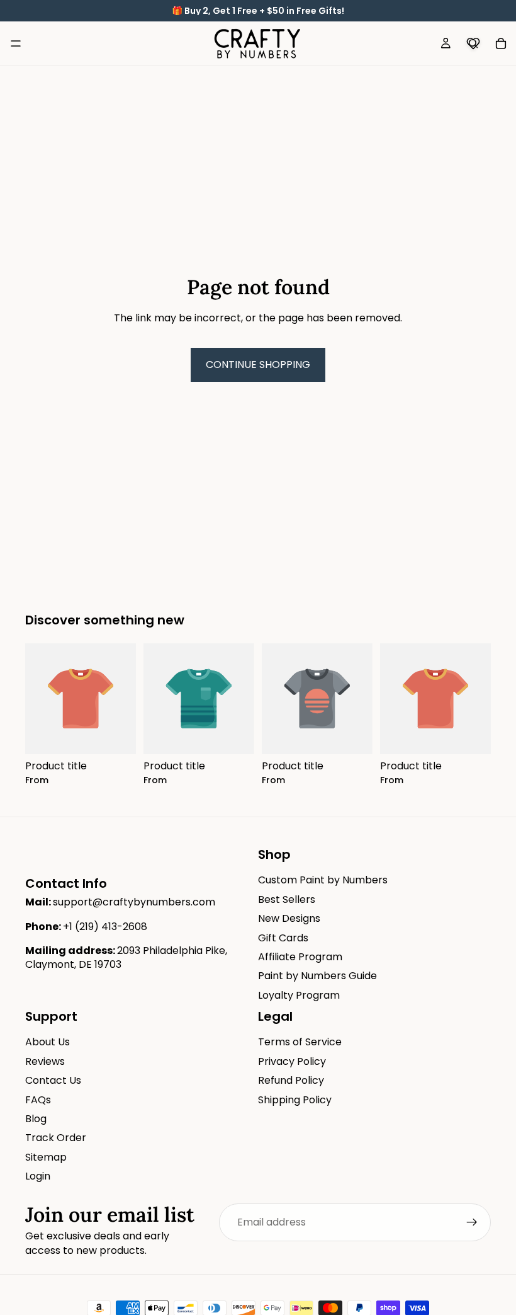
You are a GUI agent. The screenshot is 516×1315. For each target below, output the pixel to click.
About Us (47, 1042)
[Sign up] (472, 1222)
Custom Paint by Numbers (323, 880)
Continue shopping (258, 364)
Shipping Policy (295, 1100)
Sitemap (46, 1157)
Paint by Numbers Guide (317, 975)
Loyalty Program (299, 995)
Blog (36, 1118)
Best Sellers (286, 899)
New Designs (289, 918)
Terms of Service (300, 1042)
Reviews (45, 1061)
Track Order (55, 1137)
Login (37, 1176)
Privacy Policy (292, 1061)
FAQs (38, 1100)
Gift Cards (283, 938)
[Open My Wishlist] (473, 43)
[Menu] (15, 43)
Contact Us (53, 1080)
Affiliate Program (300, 957)
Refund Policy (291, 1080)
